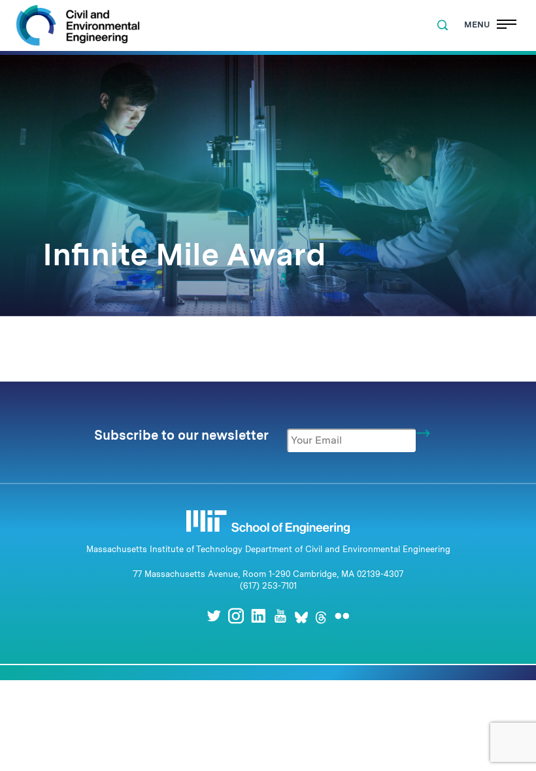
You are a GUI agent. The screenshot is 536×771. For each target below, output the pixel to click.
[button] (442, 25)
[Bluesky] (301, 615)
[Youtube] (280, 615)
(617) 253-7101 (268, 586)
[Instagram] (236, 615)
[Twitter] (214, 615)
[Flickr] (342, 615)
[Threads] (320, 615)
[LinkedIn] (258, 615)
